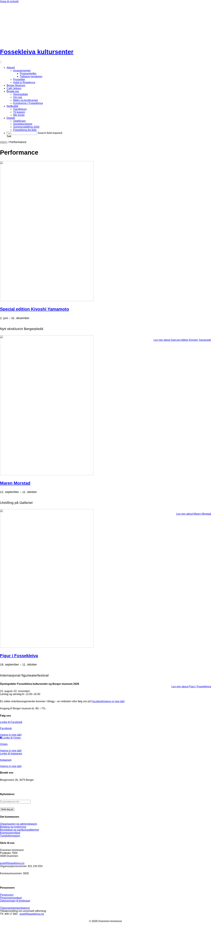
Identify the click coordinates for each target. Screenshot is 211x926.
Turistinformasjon (10, 835)
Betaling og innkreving (13, 826)
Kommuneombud (10, 832)
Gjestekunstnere (22, 124)
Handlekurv (20, 109)
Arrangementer (22, 70)
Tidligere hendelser (31, 76)
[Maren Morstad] (46, 474)
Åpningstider (20, 94)
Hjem (3, 142)
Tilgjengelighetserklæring (15, 908)
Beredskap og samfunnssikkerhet (19, 829)
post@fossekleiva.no (12, 863)
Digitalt (11, 118)
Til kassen (19, 112)
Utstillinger (19, 121)
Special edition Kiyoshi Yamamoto (34, 309)
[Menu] (1, 62)
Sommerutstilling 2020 (26, 126)
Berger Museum (16, 85)
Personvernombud (11, 897)
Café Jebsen (14, 88)
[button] (9, 136)
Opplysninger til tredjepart (15, 900)
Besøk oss (13, 91)
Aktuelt (11, 67)
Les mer (182, 340)
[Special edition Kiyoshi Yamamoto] (46, 300)
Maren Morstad (15, 483)
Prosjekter (19, 79)
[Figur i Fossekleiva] (46, 646)
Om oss (17, 97)
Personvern (7, 894)
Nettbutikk (12, 106)
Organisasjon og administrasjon (18, 823)
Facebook (108, 701)
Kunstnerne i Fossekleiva (28, 103)
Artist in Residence (24, 82)
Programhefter (28, 73)
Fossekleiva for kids (24, 129)
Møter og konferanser (25, 100)
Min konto (19, 115)
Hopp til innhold (9, 1)
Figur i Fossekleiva (19, 655)
